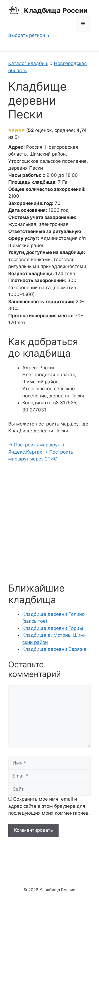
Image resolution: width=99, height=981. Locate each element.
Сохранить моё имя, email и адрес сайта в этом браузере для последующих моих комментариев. (49, 806)
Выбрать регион (26, 35)
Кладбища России (55, 10)
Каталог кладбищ (28, 63)
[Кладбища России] (13, 10)
